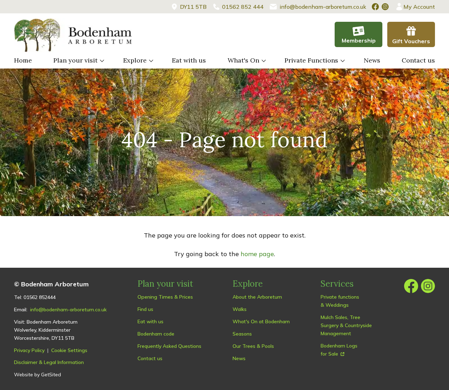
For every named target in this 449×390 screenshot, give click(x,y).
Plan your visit (75, 60)
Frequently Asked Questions (169, 346)
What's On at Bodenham (261, 321)
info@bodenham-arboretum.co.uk (68, 309)
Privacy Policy (29, 350)
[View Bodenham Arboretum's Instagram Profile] (385, 6)
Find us (145, 309)
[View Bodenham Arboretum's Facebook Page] (375, 6)
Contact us (418, 60)
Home (23, 60)
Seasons (242, 334)
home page (257, 254)
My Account (419, 6)
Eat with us (189, 60)
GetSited (51, 374)
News (372, 60)
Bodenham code (156, 334)
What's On (243, 60)
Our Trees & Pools (253, 346)
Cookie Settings (69, 350)
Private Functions (311, 60)
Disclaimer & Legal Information (49, 362)
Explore (135, 60)
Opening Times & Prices (165, 297)
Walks (240, 309)
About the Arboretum (257, 297)
